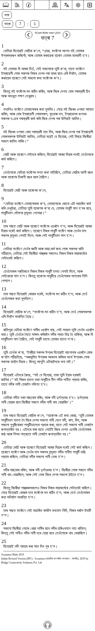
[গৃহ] (6, 5)
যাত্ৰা (7, 24)
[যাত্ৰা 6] (28, 37)
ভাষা (6, 15)
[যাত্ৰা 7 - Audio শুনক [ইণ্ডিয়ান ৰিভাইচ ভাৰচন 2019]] (47, 625)
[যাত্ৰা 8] (66, 37)
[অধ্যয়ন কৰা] (17, 4)
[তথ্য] (29, 4)
